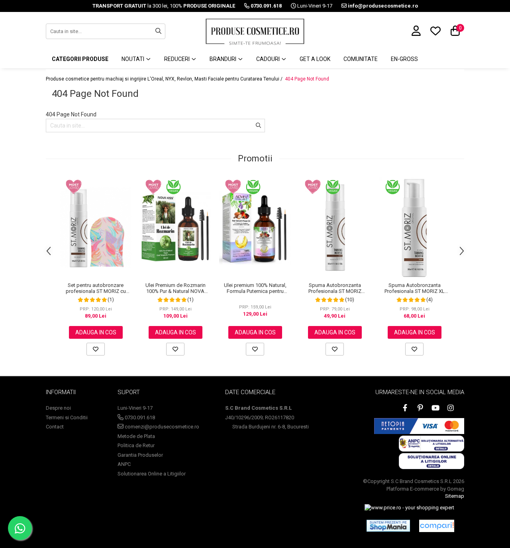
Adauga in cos (95, 332)
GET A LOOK (315, 59)
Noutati (133, 59)
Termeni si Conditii (67, 417)
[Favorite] (95, 349)
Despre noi (58, 408)
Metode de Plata (136, 436)
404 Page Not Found (307, 79)
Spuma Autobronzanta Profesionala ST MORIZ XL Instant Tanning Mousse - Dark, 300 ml (414, 288)
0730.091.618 (139, 417)
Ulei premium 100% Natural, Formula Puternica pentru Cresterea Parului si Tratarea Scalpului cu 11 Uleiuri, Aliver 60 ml (255, 288)
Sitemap (454, 496)
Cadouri (268, 59)
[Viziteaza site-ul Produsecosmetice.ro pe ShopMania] (388, 526)
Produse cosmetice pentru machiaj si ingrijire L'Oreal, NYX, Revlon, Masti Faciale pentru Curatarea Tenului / (165, 79)
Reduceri (177, 59)
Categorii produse (80, 59)
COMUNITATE (360, 59)
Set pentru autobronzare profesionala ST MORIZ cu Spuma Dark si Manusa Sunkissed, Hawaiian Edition (95, 288)
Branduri (223, 59)
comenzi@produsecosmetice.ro (161, 427)
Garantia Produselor (140, 455)
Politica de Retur (136, 445)
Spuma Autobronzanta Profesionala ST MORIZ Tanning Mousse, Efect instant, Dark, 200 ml (335, 288)
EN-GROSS (404, 59)
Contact (55, 427)
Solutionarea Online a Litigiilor (152, 474)
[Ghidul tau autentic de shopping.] (436, 526)
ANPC (124, 464)
